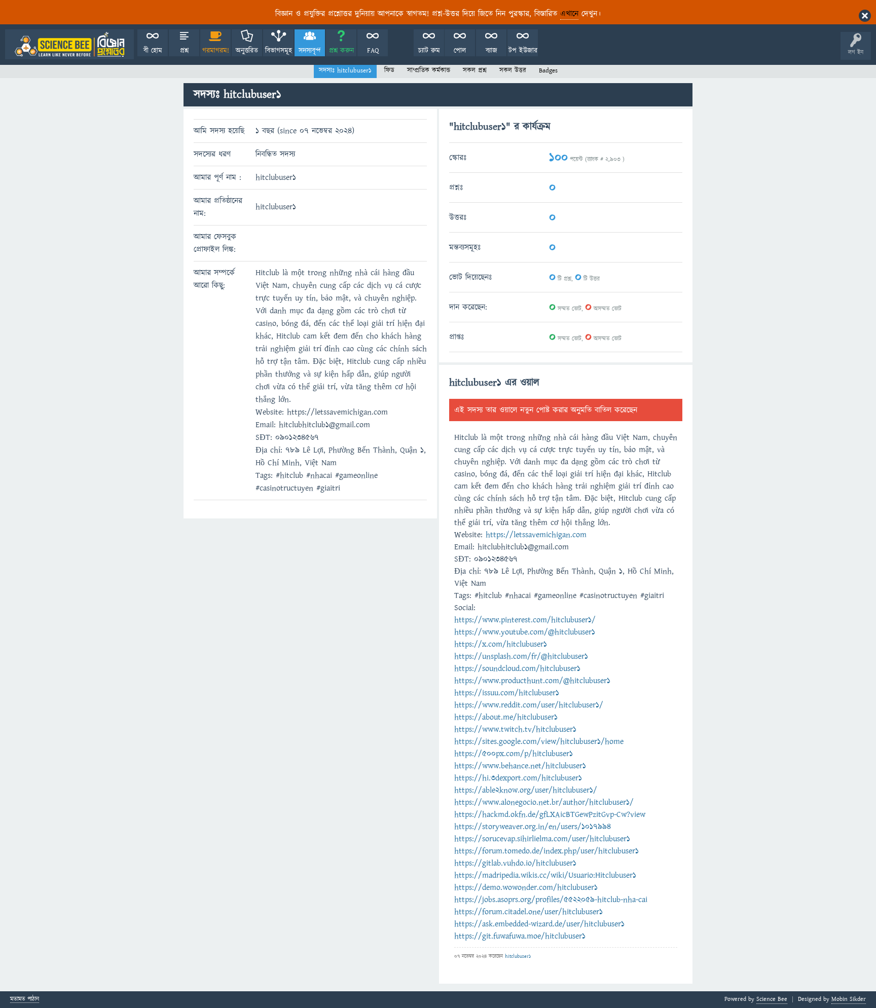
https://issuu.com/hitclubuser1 (506, 692)
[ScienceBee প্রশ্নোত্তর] (69, 44)
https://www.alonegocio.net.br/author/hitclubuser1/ (544, 802)
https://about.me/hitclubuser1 (506, 717)
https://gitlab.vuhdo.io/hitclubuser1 (515, 863)
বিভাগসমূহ (278, 51)
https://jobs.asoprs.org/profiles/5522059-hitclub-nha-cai (550, 899)
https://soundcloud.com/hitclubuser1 (517, 668)
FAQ (373, 51)
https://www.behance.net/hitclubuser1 (520, 765)
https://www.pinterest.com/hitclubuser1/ (525, 619)
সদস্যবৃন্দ (310, 51)
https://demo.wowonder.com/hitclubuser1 (526, 887)
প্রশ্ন (184, 51)
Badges (548, 70)
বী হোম (152, 51)
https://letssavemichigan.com (536, 534)
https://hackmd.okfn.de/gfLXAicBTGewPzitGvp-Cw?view (549, 814)
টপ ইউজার (522, 51)
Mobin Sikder (848, 999)
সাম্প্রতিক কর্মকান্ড (428, 70)
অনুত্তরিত (247, 51)
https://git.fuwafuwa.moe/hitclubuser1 (520, 936)
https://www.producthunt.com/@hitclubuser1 (532, 680)
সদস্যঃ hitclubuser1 (345, 70)
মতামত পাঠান (24, 999)
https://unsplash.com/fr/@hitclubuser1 (521, 656)
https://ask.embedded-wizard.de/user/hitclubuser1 (539, 923)
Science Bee (771, 999)
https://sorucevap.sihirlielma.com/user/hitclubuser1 (542, 838)
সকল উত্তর (512, 70)
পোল (460, 51)
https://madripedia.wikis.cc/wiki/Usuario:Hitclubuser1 (545, 875)
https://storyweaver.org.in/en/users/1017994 (532, 826)
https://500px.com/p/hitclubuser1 (513, 753)
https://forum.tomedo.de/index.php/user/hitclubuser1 (546, 850)
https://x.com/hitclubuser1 (500, 644)
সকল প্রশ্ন (475, 70)
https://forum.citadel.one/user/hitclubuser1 (528, 911)
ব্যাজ (491, 51)
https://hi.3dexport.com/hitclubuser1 (518, 777)
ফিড (389, 70)
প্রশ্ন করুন (341, 51)
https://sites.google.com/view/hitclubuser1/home (539, 741)
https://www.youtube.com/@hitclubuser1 (524, 632)
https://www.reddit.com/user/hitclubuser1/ (528, 705)
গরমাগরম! (215, 51)
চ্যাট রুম (429, 51)
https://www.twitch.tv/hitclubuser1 (515, 729)
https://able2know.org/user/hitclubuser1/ (525, 790)
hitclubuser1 (518, 956)
